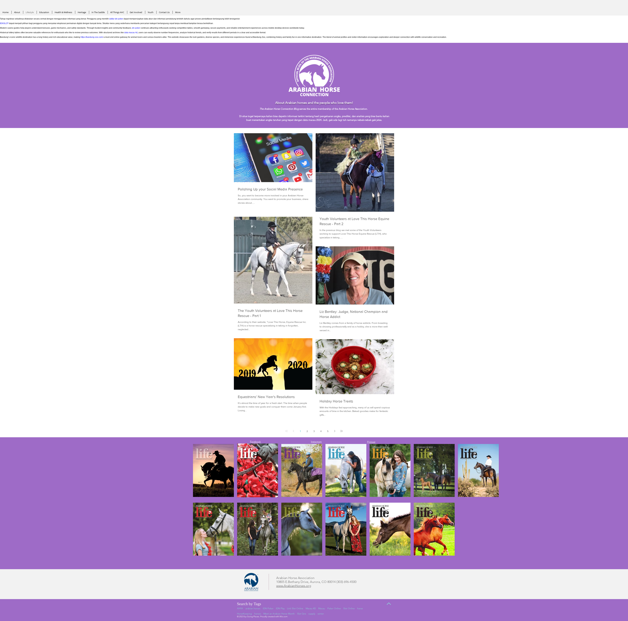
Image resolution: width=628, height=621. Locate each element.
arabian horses (252, 608)
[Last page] (341, 431)
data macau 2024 (312, 119)
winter (321, 613)
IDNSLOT (4, 23)
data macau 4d (131, 32)
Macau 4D (311, 608)
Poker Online (334, 608)
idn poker (136, 28)
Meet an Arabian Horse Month (279, 613)
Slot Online (349, 608)
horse (360, 608)
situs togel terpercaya (254, 116)
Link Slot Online (295, 608)
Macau (321, 608)
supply (311, 613)
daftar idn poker (116, 19)
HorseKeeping (244, 613)
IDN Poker (268, 608)
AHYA (240, 608)
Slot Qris (301, 613)
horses (257, 613)
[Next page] (335, 431)
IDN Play (280, 608)
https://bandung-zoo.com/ (92, 37)
